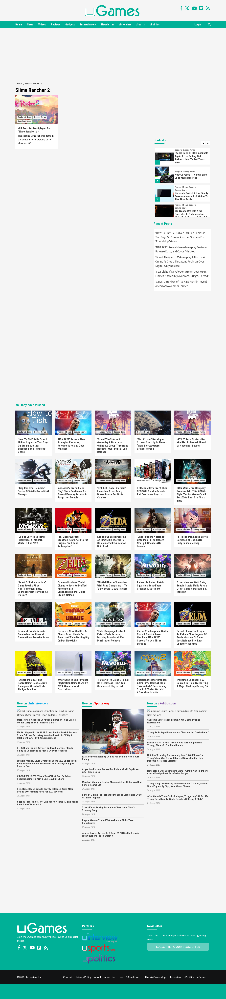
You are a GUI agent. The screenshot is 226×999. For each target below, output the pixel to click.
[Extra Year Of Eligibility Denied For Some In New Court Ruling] (113, 731)
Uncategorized (24, 121)
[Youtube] (194, 8)
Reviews (55, 24)
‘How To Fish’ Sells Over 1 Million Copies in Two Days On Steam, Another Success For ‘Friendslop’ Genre (180, 237)
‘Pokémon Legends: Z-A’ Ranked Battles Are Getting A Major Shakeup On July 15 (192, 683)
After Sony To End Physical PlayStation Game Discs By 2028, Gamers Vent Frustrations (73, 684)
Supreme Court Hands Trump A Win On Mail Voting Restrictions (173, 721)
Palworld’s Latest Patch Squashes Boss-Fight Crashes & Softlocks (150, 585)
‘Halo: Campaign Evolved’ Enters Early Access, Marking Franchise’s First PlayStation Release (111, 636)
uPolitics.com (167, 703)
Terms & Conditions (129, 977)
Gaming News (40, 117)
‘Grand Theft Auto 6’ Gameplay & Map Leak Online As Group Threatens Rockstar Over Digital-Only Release (180, 262)
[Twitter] (187, 8)
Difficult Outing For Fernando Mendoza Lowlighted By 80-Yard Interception (112, 796)
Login (197, 24)
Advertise (109, 977)
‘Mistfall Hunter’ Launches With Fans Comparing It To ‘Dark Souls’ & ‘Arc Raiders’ (112, 585)
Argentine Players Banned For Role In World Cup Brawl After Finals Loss (110, 771)
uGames (201, 977)
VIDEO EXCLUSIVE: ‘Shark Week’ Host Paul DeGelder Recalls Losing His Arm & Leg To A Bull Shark (44, 778)
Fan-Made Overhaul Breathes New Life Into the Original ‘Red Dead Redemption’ (73, 541)
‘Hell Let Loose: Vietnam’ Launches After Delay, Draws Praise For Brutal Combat (111, 493)
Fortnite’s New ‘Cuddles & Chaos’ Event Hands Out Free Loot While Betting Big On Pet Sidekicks (73, 636)
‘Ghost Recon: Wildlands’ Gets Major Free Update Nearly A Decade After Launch (151, 541)
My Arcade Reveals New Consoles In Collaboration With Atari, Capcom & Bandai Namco (191, 197)
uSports (140, 24)
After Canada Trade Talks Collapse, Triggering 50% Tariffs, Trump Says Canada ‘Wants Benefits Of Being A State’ (178, 798)
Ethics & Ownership (155, 977)
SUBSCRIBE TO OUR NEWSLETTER (178, 947)
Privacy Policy (83, 977)
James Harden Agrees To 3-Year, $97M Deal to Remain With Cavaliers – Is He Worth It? (110, 834)
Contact (67, 977)
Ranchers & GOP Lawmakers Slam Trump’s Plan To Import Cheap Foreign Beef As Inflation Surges (177, 772)
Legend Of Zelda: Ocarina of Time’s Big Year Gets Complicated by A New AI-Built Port (112, 541)
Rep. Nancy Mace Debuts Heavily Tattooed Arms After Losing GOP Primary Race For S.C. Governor (45, 790)
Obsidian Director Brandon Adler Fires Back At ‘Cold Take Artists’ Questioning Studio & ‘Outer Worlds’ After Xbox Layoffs (152, 686)
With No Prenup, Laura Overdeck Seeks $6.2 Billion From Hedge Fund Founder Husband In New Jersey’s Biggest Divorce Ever (47, 763)
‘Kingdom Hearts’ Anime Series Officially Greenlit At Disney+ (33, 491)
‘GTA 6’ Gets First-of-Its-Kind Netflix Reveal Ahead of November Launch (181, 284)
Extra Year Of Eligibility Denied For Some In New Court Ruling (110, 758)
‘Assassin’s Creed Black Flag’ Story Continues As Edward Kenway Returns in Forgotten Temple (72, 493)
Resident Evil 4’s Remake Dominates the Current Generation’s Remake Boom (33, 634)
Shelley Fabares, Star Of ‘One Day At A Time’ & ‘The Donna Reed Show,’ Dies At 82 (47, 803)
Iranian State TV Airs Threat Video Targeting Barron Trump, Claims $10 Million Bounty (174, 744)
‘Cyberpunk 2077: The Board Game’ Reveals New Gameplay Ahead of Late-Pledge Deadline (32, 684)
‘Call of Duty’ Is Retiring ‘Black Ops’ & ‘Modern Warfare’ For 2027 (31, 540)
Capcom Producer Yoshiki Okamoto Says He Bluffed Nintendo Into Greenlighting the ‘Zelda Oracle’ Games (72, 589)
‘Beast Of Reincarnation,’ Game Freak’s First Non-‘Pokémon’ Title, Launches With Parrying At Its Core (33, 589)
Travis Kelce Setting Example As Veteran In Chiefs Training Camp (108, 809)
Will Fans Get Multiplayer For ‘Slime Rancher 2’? (34, 130)
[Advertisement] (113, 54)
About (97, 977)
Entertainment (88, 24)
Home (18, 24)
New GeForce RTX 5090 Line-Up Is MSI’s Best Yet (191, 158)
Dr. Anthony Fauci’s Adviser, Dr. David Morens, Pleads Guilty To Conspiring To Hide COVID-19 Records (45, 749)
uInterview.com (38, 703)
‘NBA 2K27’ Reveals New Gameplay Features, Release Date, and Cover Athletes (181, 249)
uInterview (125, 24)
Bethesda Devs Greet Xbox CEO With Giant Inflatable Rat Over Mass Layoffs (152, 491)
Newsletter (107, 24)
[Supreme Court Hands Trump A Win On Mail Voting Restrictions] (178, 712)
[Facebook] (181, 8)
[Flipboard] (201, 8)
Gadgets (70, 24)
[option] (182, 157)
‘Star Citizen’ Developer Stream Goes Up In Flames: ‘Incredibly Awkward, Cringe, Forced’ (182, 274)
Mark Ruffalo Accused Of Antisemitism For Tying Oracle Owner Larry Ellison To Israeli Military (46, 721)
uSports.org (101, 703)
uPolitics (155, 24)
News (30, 24)
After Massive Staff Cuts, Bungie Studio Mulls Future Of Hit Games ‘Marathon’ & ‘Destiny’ (192, 587)
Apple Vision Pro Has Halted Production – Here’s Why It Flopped (190, 217)
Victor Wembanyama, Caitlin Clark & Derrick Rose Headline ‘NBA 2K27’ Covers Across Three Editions (152, 637)
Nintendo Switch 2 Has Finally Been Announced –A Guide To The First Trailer (191, 178)
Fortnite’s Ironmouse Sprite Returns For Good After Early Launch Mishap (192, 540)
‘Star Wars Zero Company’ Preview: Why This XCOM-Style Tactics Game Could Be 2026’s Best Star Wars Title (191, 494)
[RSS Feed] (208, 8)
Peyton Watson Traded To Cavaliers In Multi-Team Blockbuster (108, 822)
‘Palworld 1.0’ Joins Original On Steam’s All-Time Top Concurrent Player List (113, 683)
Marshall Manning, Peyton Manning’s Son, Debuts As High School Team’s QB (112, 783)
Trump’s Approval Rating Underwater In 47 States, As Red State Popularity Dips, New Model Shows (177, 785)
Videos (42, 24)
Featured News (24, 117)
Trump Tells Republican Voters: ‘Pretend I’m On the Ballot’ (178, 732)
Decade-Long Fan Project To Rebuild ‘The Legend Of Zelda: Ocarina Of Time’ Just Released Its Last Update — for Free (192, 637)
